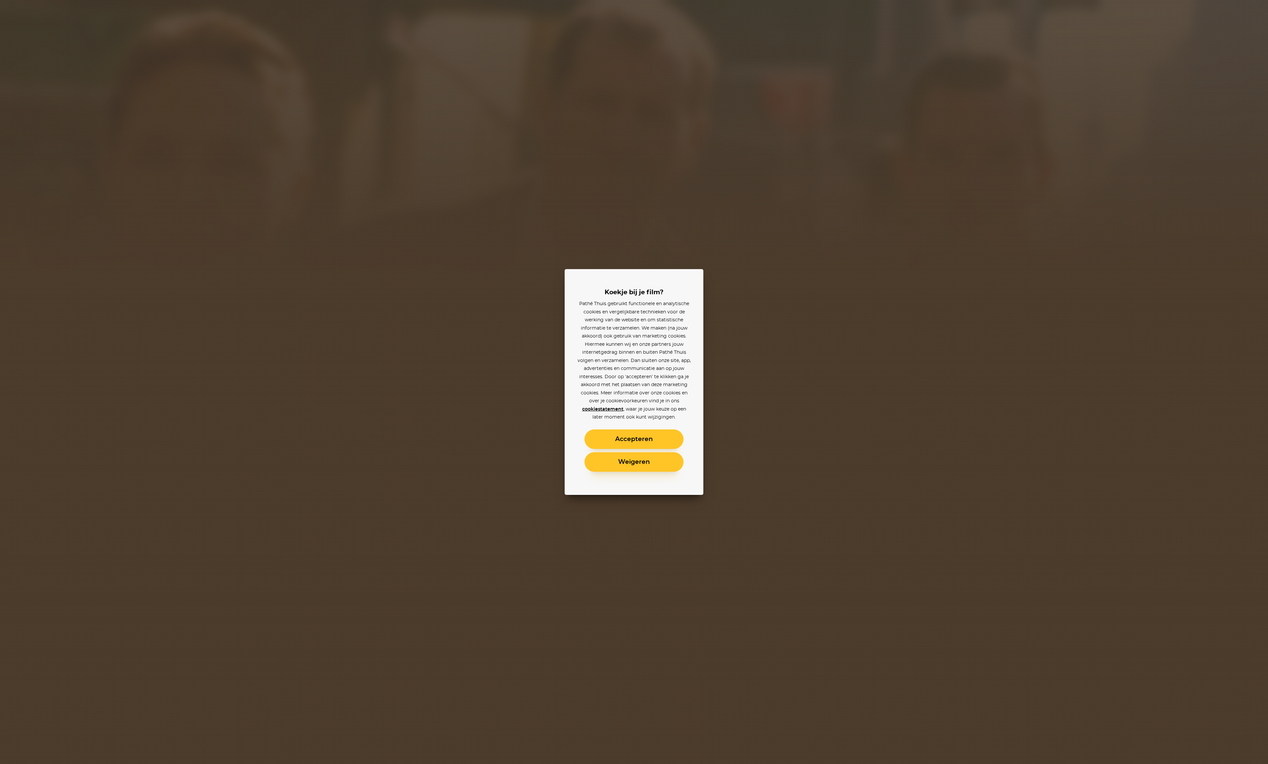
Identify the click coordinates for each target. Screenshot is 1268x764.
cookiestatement (602, 409)
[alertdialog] (634, 382)
